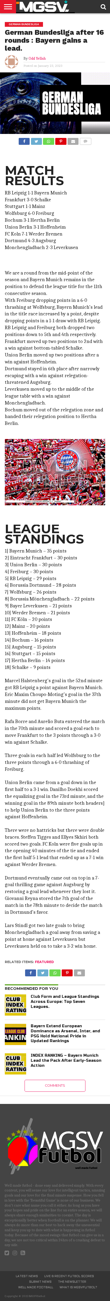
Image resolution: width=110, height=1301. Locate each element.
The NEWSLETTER (72, 1282)
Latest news (27, 1276)
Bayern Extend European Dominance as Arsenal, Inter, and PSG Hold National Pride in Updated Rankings (65, 1033)
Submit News (40, 1282)
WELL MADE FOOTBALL (35, 1287)
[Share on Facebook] (24, 140)
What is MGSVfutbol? (78, 1287)
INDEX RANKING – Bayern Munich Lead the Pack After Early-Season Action (66, 1060)
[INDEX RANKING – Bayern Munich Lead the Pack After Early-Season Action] (15, 1063)
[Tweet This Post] (36, 140)
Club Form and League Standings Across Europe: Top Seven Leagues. (65, 1001)
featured (44, 962)
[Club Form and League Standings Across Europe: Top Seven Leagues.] (15, 1005)
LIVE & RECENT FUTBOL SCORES (69, 1276)
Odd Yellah (37, 58)
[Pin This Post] (60, 140)
